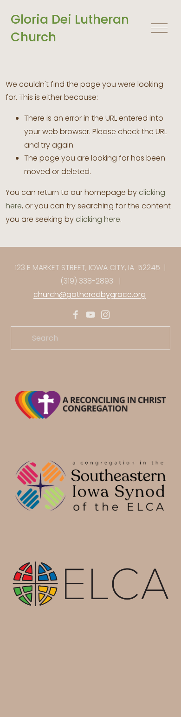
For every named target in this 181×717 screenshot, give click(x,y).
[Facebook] (75, 314)
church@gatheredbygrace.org (89, 294)
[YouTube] (90, 314)
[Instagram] (105, 314)
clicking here (98, 219)
